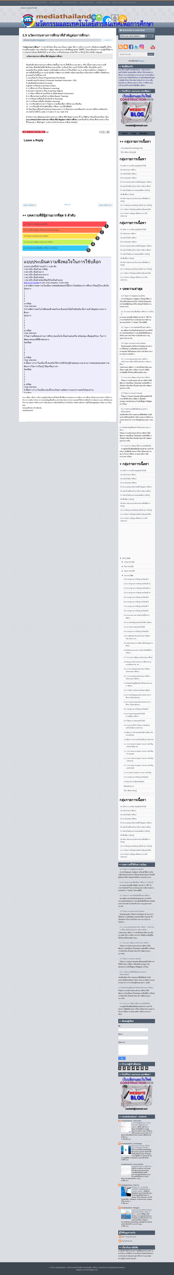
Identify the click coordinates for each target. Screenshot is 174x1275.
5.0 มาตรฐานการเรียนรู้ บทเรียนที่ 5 (136, 611)
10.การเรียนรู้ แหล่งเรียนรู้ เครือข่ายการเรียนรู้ (136, 205)
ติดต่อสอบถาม (129, 786)
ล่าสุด (133, 133)
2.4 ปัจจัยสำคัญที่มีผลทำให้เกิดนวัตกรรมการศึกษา (135, 988)
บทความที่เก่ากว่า (105, 205)
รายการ (124, 133)
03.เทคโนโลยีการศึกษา (128, 174)
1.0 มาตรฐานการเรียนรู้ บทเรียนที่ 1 (136, 777)
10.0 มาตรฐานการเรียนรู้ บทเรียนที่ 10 (137, 593)
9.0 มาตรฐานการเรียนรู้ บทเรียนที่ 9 (136, 597)
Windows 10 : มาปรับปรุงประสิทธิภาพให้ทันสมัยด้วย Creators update (141, 1189)
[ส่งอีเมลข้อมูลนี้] (100, 132)
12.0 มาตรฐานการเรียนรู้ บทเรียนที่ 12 (137, 584)
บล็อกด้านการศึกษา (87, 3)
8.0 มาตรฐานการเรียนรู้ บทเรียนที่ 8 (136, 602)
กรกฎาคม (127, 562)
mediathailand (127, 1241)
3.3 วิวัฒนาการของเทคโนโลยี (134, 721)
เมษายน (127, 576)
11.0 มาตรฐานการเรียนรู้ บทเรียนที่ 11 (137, 588)
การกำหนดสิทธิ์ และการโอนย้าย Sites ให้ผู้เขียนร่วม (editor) (141, 1125)
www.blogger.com (91, 1270)
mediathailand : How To (130, 1185)
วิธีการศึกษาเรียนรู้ (130, 791)
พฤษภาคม (128, 571)
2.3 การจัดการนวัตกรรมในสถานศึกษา (137, 690)
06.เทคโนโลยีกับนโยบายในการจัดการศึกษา (135, 186)
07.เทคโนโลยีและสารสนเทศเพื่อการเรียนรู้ (135, 190)
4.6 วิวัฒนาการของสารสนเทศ (131, 393)
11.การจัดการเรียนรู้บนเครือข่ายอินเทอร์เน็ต (135, 209)
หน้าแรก (67, 205)
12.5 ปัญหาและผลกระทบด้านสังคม (36, 236)
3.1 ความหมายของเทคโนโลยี (134, 627)
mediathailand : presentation (132, 1164)
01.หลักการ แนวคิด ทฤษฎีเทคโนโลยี (133, 166)
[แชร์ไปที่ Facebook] (108, 132)
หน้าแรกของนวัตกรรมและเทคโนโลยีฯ (33, 3)
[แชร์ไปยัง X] (105, 132)
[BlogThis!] (103, 132)
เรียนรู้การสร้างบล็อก (70, 3)
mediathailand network (116, 1267)
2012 (124, 558)
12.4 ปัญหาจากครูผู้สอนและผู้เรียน (36, 224)
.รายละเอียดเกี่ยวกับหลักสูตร (130, 148)
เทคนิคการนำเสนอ (103, 3)
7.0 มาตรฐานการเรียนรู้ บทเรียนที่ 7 (136, 606)
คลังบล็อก (143, 133)
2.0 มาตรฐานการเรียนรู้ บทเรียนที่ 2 (136, 709)
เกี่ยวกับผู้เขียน (55, 3)
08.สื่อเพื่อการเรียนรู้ (127, 194)
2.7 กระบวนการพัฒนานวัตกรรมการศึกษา (38, 242)
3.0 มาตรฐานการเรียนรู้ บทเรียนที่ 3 (136, 631)
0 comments (107, 40)
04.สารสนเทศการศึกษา (128, 178)
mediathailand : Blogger (130, 1208)
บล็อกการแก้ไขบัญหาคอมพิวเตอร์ (124, 3)
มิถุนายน (127, 566)
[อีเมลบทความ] (46, 132)
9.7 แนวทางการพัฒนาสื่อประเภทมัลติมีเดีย (136, 446)
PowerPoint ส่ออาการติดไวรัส (141, 1166)
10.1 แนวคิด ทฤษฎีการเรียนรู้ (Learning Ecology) (41, 230)
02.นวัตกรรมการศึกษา (37, 132)
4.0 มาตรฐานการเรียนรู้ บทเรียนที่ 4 (136, 579)
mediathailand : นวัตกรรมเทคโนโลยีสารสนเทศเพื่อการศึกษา (76, 1267)
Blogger (141, 61)
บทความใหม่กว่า (30, 205)
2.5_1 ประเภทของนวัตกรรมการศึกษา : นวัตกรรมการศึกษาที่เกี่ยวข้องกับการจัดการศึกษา (135, 361)
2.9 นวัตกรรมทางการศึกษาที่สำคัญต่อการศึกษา (55, 35)
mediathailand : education (131, 1121)
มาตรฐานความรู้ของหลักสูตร (134, 782)
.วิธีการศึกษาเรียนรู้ (127, 152)
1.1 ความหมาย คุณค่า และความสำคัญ (137, 773)
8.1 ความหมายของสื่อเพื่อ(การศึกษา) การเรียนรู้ (40, 248)
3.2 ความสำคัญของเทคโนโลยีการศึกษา (138, 622)
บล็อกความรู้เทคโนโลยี (28, 8)
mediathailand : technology (131, 1144)
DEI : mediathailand (129, 1237)
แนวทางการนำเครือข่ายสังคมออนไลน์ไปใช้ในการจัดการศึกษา (142, 1212)
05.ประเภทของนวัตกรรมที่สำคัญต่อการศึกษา (136, 182)
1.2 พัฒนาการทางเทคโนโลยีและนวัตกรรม (139, 739)
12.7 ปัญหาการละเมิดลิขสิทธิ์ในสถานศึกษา (136, 327)
